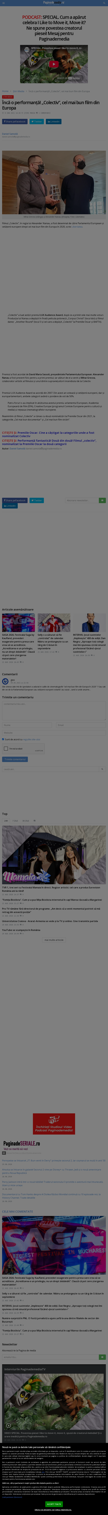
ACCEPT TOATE (54, 1504)
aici (43, 1472)
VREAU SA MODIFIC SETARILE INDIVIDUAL (53, 1509)
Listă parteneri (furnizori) (12, 1497)
